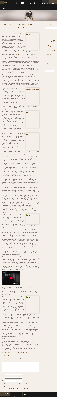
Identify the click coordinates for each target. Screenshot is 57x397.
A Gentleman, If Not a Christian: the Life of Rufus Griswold (15, 388)
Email (3, 377)
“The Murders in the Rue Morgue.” (22, 54)
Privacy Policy (13, 396)
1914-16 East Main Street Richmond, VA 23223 (14, 395)
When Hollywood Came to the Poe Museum (20, 26)
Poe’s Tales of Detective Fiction (50, 54)
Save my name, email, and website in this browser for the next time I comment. (18, 383)
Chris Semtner (5, 31)
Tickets (52, 2)
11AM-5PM (45, 3)
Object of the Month (23, 349)
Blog (8, 352)
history (26, 352)
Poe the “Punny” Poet (7, 390)
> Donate (4, 8)
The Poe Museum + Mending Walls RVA (51, 41)
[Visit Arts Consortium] (55, 393)
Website (3, 380)
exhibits (22, 352)
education (18, 352)
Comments (30, 352)
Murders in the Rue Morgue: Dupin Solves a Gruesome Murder (51, 46)
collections (13, 352)
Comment (4, 360)
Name (3, 374)
